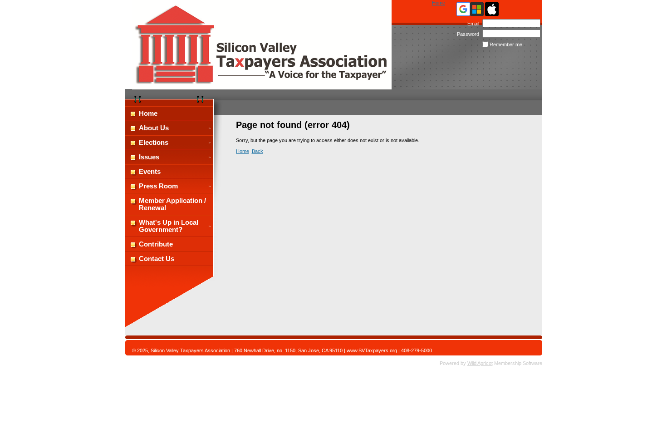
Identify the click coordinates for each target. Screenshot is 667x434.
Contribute (156, 244)
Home (438, 2)
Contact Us (156, 258)
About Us (154, 128)
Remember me (506, 44)
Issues (149, 157)
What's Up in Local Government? (168, 226)
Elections (153, 142)
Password (466, 34)
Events (150, 171)
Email (471, 23)
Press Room (158, 186)
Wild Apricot (480, 363)
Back (257, 151)
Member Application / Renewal (172, 204)
